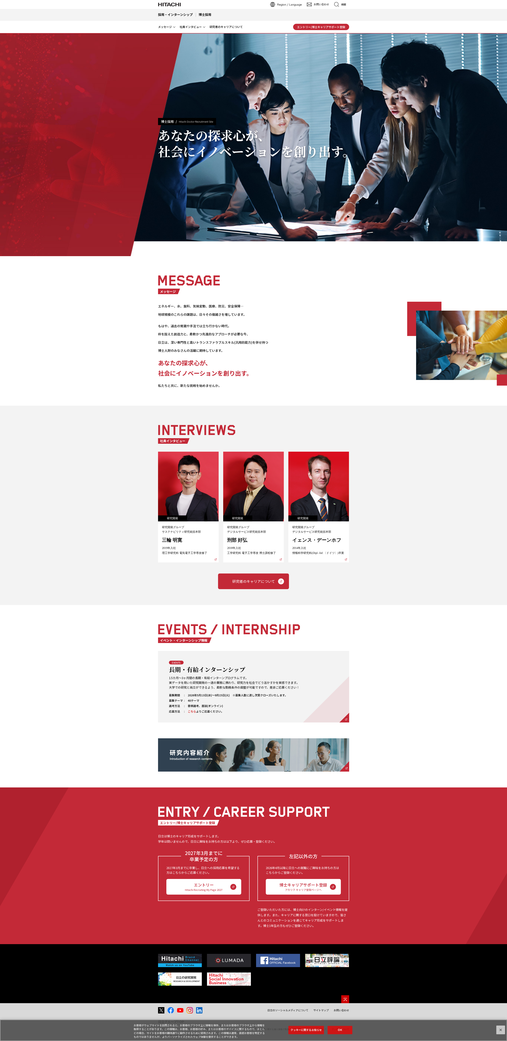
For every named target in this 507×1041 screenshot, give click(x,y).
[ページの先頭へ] (345, 999)
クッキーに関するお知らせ (306, 1029)
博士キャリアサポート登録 (303, 887)
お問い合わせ (341, 1010)
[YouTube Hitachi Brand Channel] (180, 960)
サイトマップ (321, 1010)
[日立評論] (327, 960)
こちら (192, 711)
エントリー (203, 887)
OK (340, 1029)
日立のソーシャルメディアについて (287, 1010)
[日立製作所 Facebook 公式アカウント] (278, 960)
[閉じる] (500, 1030)
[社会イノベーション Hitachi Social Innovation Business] (229, 979)
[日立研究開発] (180, 979)
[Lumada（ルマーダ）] (229, 960)
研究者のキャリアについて (253, 581)
